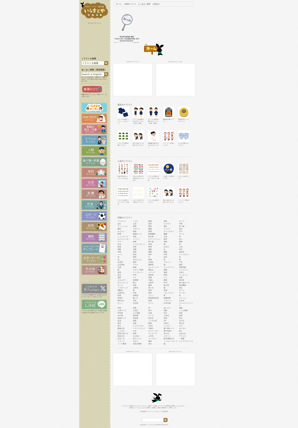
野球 (119, 295)
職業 (150, 221)
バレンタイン (169, 293)
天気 (134, 300)
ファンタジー (184, 254)
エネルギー (122, 280)
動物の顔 (121, 328)
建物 (150, 229)
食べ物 (181, 226)
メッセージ (183, 275)
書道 (150, 323)
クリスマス (183, 270)
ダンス (120, 285)
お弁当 (181, 300)
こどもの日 (152, 321)
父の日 (181, 321)
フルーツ (167, 262)
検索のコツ (100, 94)
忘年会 (151, 318)
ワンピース (152, 333)
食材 (134, 262)
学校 (181, 224)
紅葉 (119, 321)
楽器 (150, 277)
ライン (151, 303)
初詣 (181, 313)
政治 (119, 275)
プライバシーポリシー (154, 411)
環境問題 (182, 267)
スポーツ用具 (138, 270)
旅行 (181, 229)
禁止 (181, 318)
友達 (150, 244)
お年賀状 (121, 265)
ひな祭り (136, 336)
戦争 (150, 254)
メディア (151, 272)
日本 (165, 236)
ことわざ (121, 331)
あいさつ (167, 308)
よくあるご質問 (144, 4)
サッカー (182, 293)
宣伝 (150, 344)
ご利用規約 (142, 411)
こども (135, 221)
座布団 (151, 275)
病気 (165, 221)
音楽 (134, 236)
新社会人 (121, 300)
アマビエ (182, 336)
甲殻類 (120, 313)
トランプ (121, 341)
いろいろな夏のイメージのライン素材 (123, 202)
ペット (120, 254)
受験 (119, 249)
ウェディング (153, 267)
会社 (119, 224)
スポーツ (136, 229)
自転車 (181, 280)
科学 (181, 249)
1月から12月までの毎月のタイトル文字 (138, 178)
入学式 (166, 315)
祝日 (119, 323)
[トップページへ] (94, 18)
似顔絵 (181, 252)
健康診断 (167, 298)
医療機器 (151, 234)
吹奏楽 (135, 295)
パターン (167, 336)
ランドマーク (169, 267)
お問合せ (156, 4)
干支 (181, 262)
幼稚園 (135, 280)
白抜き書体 (137, 344)
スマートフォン (154, 239)
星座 (134, 333)
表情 (119, 252)
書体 (150, 341)
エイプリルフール (186, 341)
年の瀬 (120, 315)
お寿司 (151, 283)
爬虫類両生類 (153, 298)
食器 (165, 272)
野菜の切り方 (123, 333)
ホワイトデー (153, 331)
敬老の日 (121, 336)
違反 (165, 226)
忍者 (134, 323)
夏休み (151, 270)
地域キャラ (122, 318)
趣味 (119, 229)
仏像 (150, 313)
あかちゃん (137, 260)
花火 (165, 313)
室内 (150, 290)
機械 (165, 234)
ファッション (123, 226)
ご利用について (130, 4)
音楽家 (135, 318)
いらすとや (150, 425)
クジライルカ (138, 326)
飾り (134, 283)
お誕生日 (121, 293)
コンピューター (124, 239)
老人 (181, 239)
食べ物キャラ (184, 283)
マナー (120, 242)
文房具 (120, 262)
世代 (150, 310)
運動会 (120, 290)
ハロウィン (168, 300)
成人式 (166, 333)
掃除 (150, 252)
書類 (165, 270)
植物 (150, 260)
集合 (181, 288)
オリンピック (123, 283)
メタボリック (123, 288)
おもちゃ (121, 231)
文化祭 (135, 303)
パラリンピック (139, 328)
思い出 (151, 288)
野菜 (150, 247)
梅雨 (150, 285)
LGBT (150, 326)
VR (165, 321)
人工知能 (136, 313)
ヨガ (181, 326)
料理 (119, 234)
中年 (134, 275)
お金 (134, 224)
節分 (119, 326)
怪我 (119, 272)
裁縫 (181, 308)
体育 (134, 285)
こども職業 (183, 310)
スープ (151, 315)
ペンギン (167, 326)
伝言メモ (121, 339)
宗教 (181, 277)
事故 (150, 226)
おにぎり (182, 328)
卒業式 (120, 298)
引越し (151, 280)
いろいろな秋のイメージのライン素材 (153, 178)
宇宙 (134, 293)
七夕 (134, 331)
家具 (165, 239)
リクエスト (122, 221)
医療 (134, 226)
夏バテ (135, 298)
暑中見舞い (168, 331)
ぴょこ (120, 303)
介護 (119, 267)
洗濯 (150, 300)
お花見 (135, 310)
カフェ (181, 290)
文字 (181, 231)
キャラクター (169, 231)
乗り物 (151, 242)
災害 (134, 247)
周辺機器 (182, 285)
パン (165, 277)
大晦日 (151, 328)
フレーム (182, 298)
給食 (181, 315)
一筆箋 (181, 339)
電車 (119, 277)
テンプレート (138, 272)
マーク (181, 234)
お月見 (151, 336)
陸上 (181, 331)
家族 (134, 231)
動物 (181, 242)
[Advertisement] (94, 39)
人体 (181, 247)
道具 (150, 224)
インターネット (139, 244)
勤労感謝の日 (169, 339)
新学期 (135, 315)
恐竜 (165, 318)
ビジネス (167, 224)
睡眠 (165, 252)
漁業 (134, 308)
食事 (134, 242)
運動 (150, 249)
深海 (119, 308)
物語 (181, 265)
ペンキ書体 (122, 344)
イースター (152, 339)
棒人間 (166, 285)
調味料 (151, 265)
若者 (165, 242)
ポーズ (181, 221)
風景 (134, 257)
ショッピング (123, 236)
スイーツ (167, 229)
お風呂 (151, 262)
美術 (134, 252)
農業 (165, 280)
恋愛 (134, 249)
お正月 (166, 247)
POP (165, 283)
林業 (134, 321)
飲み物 (151, 236)
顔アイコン (137, 339)
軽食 (119, 247)
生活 (119, 244)
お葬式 (135, 288)
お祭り (181, 272)
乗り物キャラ (169, 328)
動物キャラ (137, 234)
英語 (150, 293)
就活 (165, 257)
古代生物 (167, 303)
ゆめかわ (182, 333)
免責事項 (165, 411)
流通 (165, 290)
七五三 (135, 341)
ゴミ (134, 277)
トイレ (151, 295)
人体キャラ (122, 310)
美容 (134, 254)
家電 (150, 231)
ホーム (118, 4)
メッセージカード (171, 341)
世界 (165, 254)
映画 (165, 275)
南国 (134, 267)
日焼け (166, 323)
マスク (135, 265)
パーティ (136, 239)
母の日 (181, 323)
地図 (165, 310)
